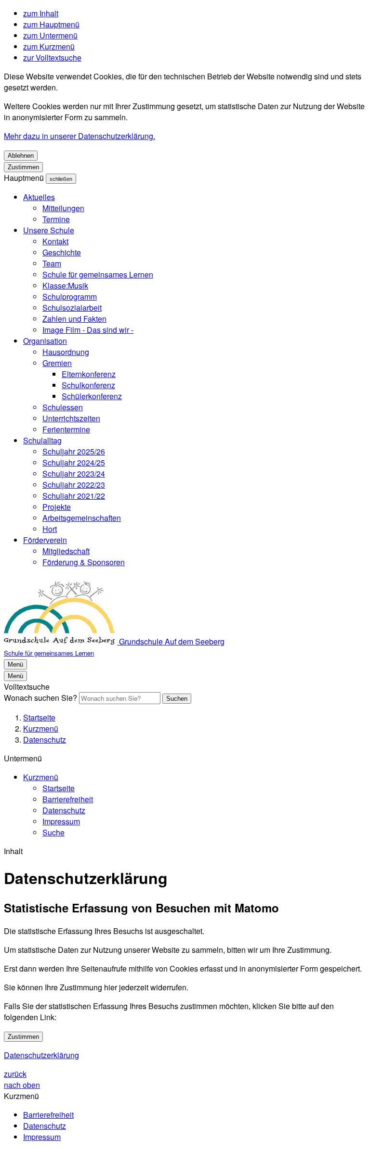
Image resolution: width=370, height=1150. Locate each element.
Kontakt (55, 241)
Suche (53, 832)
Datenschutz (44, 739)
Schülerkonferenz (92, 396)
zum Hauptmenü (51, 24)
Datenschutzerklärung (41, 1055)
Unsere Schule (48, 230)
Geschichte (61, 252)
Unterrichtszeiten (71, 418)
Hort (49, 528)
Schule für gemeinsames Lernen (97, 274)
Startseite (39, 717)
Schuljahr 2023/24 (73, 473)
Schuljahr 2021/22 (73, 495)
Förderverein (45, 539)
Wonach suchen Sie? (40, 697)
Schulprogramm (69, 296)
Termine (56, 219)
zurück (15, 1073)
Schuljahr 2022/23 (73, 484)
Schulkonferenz (88, 385)
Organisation (45, 340)
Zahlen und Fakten (74, 318)
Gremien (57, 362)
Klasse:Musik (65, 285)
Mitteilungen (63, 208)
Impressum (61, 821)
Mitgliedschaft (66, 550)
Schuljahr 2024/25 (73, 462)
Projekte (56, 506)
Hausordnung (65, 351)
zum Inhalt (40, 13)
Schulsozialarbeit (72, 307)
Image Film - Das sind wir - (87, 329)
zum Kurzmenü (49, 46)
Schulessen (62, 407)
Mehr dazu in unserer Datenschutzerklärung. (79, 135)
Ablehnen (21, 155)
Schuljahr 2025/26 (73, 451)
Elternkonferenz (89, 373)
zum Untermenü (50, 35)
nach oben (22, 1084)
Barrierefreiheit (67, 799)
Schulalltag (42, 440)
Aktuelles (39, 196)
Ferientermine (66, 429)
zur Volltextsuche (52, 57)
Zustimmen (23, 167)
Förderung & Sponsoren (83, 562)
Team (51, 263)
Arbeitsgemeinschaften (81, 517)
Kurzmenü (40, 728)
